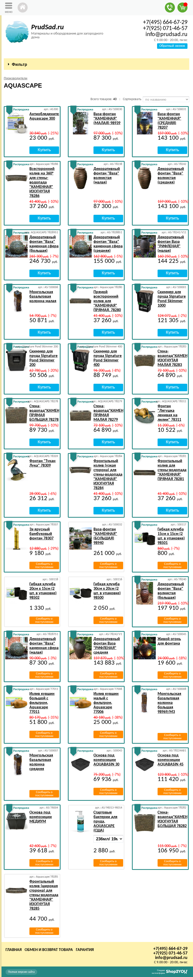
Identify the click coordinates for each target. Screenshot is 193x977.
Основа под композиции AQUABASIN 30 (106, 759)
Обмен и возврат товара (49, 950)
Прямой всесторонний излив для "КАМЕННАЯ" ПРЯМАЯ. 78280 (107, 301)
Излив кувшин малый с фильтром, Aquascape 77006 (106, 703)
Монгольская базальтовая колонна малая (42, 296)
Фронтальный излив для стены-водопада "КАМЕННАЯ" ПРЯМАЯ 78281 (172, 470)
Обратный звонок (172, 46)
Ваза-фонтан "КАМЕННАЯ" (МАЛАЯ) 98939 (106, 118)
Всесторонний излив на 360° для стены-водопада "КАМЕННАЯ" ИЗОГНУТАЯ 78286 (42, 182)
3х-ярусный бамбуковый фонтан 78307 (41, 533)
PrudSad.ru (47, 27)
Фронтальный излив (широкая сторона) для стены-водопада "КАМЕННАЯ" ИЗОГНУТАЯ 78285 (43, 895)
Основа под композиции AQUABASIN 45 (170, 759)
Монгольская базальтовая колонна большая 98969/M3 (169, 703)
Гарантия (85, 950)
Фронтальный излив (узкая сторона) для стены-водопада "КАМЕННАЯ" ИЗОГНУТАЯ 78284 (107, 474)
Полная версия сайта (21, 971)
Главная (14, 950)
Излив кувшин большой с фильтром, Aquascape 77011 (42, 703)
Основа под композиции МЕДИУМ (40, 817)
